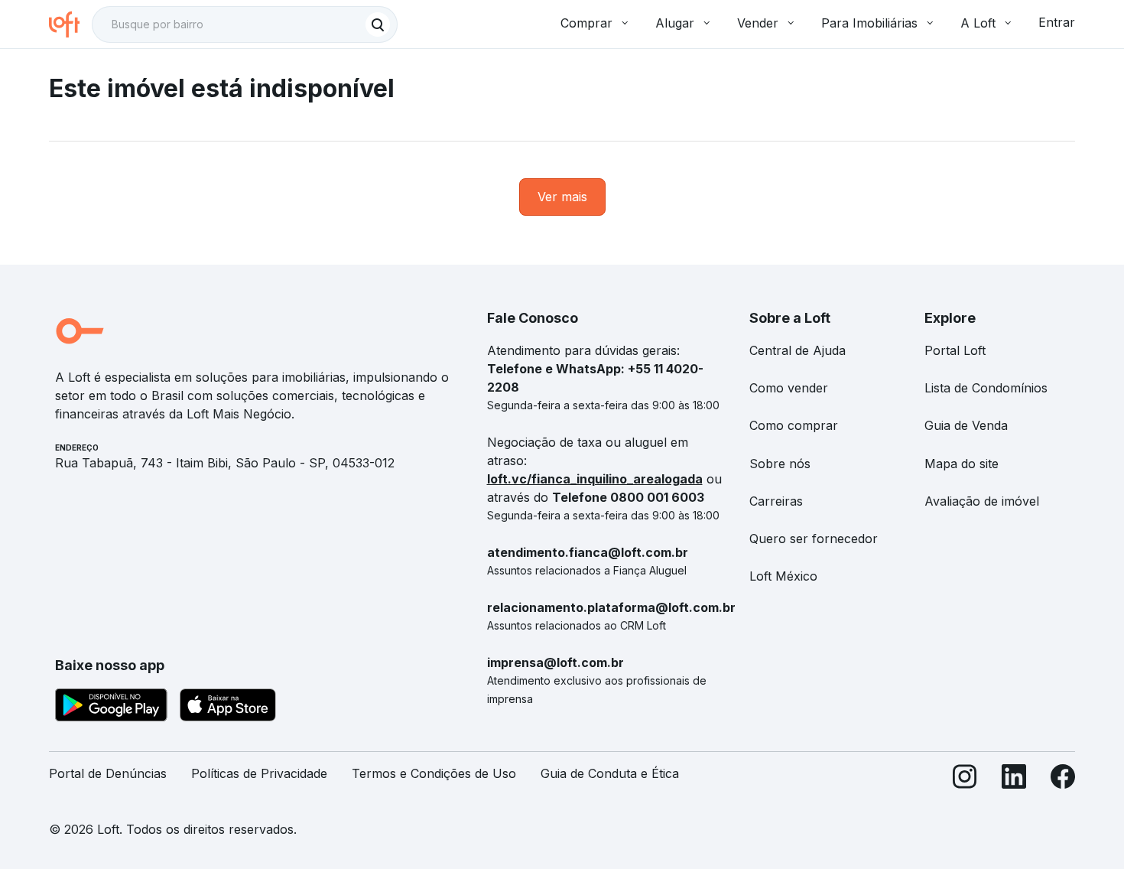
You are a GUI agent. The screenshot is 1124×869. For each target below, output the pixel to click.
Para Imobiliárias (869, 23)
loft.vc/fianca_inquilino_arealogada (595, 479)
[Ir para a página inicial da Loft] (70, 24)
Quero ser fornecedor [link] (813, 538)
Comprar (586, 23)
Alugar (674, 23)
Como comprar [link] (793, 425)
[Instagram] (965, 780)
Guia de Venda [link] (966, 425)
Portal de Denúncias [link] (108, 773)
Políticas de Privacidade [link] (259, 773)
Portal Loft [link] (955, 350)
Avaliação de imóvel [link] (981, 501)
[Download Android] (111, 707)
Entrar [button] (1056, 22)
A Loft (978, 23)
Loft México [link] (783, 576)
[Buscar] (377, 24)
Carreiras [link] (776, 501)
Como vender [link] (788, 387)
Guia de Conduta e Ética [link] (610, 773)
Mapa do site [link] (961, 463)
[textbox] (245, 24)
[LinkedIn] (1014, 780)
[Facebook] (1063, 780)
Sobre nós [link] (780, 463)
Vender (757, 23)
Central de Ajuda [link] (797, 350)
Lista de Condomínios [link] (986, 387)
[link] (562, 197)
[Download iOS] (228, 707)
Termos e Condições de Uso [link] (434, 773)
